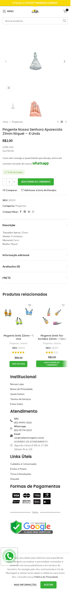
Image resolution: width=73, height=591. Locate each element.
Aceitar (48, 584)
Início (5, 121)
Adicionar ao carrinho (35, 181)
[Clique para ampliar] (9, 88)
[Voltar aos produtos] (62, 122)
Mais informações (25, 584)
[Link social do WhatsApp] (33, 211)
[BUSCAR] (64, 20)
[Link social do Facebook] (21, 211)
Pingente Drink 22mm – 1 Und (18, 337)
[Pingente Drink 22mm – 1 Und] (18, 317)
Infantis (24, 343)
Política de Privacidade (46, 576)
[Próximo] (66, 122)
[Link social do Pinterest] (25, 211)
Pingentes (17, 121)
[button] (6, 61)
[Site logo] (35, 11)
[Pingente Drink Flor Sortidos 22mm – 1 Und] (52, 317)
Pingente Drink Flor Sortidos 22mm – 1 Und (52, 337)
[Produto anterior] (58, 122)
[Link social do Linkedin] (29, 211)
